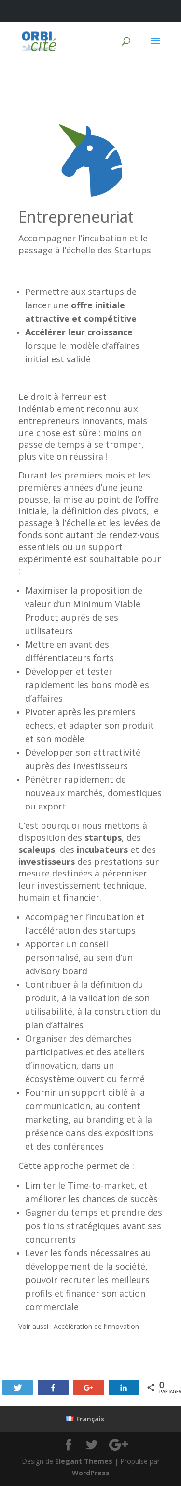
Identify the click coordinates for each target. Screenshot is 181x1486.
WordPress (91, 1472)
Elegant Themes (83, 1461)
